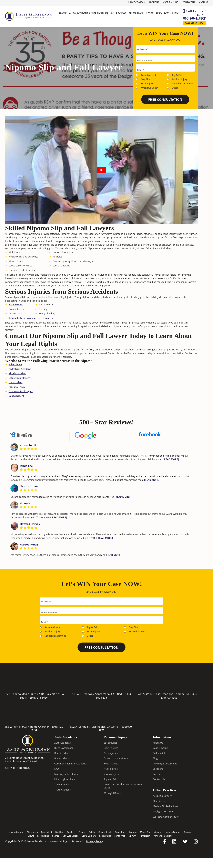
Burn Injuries (111, 753)
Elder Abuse (15, 364)
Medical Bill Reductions (165, 806)
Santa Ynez (119, 835)
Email (140, 69)
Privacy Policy (94, 841)
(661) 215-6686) (39, 697)
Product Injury (179, 79)
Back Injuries (110, 742)
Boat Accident (16, 396)
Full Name (142, 49)
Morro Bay (145, 832)
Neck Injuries (111, 768)
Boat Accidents (62, 753)
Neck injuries (46, 318)
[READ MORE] (171, 459)
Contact (112, 353)
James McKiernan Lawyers (22, 233)
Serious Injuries (112, 774)
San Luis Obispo (70, 835)
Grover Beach (104, 832)
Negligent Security (163, 811)
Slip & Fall (177, 75)
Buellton (59, 832)
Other (175, 87)
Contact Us (188, 2)
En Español (159, 753)
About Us (154, 2)
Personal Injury (17, 387)
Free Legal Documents (165, 763)
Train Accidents (62, 784)
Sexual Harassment (182, 83)
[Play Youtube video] (101, 170)
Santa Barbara (89, 835)
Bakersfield (46, 832)
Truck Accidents (63, 789)
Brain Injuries (111, 748)
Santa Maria (105, 835)
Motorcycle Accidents (66, 774)
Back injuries (16, 304)
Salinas (55, 835)
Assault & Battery (162, 795)
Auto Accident (148, 75)
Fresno (82, 832)
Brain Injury (147, 83)
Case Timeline (170, 2)
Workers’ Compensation (166, 816)
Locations (158, 768)
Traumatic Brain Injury (21, 391)
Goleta (92, 832)
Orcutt (31, 835)
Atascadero (32, 832)
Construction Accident (116, 758)
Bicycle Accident (17, 373)
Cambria (71, 832)
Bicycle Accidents (63, 748)
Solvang (132, 835)
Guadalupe (120, 832)
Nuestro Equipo (172, 832)
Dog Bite (145, 79)
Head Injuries (111, 763)
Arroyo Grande (16, 832)
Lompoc (133, 832)
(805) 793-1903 (168, 697)
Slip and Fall (110, 779)
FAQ (56, 768)
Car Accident (15, 382)
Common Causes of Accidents (70, 763)
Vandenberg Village (163, 835)
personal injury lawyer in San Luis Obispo (27, 356)
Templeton (145, 835)
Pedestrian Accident (20, 369)
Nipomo (157, 832)
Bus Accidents (62, 758)
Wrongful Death (149, 87)
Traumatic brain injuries (22, 318)
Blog (155, 758)
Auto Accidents (62, 742)
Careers (203, 2)
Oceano (187, 832)
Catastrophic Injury (19, 378)
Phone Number (145, 60)
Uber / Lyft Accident (65, 779)
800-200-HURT (194, 16)
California (175, 278)
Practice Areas (136, 2)
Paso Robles (43, 835)
